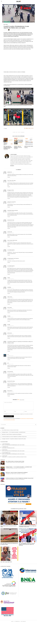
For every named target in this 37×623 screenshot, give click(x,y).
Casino (8, 277)
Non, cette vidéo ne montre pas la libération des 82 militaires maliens (9, 544)
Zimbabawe (22, 132)
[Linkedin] (29, 128)
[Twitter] (28, 128)
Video (19, 132)
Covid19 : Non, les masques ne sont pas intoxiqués (18, 147)
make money (9, 296)
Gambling (9, 287)
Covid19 (14, 132)
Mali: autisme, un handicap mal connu (8, 447)
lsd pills (8, 324)
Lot (8, 354)
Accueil (12, 621)
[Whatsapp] (31, 128)
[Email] (32, 128)
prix (8, 363)
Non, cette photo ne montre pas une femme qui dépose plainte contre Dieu (8, 147)
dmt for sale (9, 333)
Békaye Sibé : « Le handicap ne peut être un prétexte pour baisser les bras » (14, 456)
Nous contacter (23, 621)
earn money (9, 307)
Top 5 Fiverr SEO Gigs (11, 180)
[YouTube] (12, 165)
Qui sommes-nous (17, 621)
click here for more (10, 220)
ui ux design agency (11, 249)
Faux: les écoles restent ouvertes (28, 147)
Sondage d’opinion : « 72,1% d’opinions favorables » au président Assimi (13, 432)
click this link (9, 231)
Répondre (9, 177)
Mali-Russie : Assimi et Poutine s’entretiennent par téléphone (11, 434)
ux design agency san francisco (13, 258)
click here (3, 455)
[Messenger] (26, 128)
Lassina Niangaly (13, 154)
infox (17, 132)
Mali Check (6, 24)
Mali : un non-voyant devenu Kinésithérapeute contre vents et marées (13, 444)
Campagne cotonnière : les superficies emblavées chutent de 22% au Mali (14, 438)
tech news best (10, 371)
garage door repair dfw (11, 201)
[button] (35, 424)
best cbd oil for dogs (11, 381)
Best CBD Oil (9, 390)
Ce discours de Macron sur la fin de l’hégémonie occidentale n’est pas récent (14, 436)
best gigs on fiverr (10, 190)
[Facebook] (24, 128)
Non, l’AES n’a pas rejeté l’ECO (6, 561)
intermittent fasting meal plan (12, 210)
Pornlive (8, 316)
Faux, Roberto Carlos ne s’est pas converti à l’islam (15, 461)
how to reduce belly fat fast (12, 240)
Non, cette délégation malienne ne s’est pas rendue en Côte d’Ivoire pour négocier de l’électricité (27, 544)
